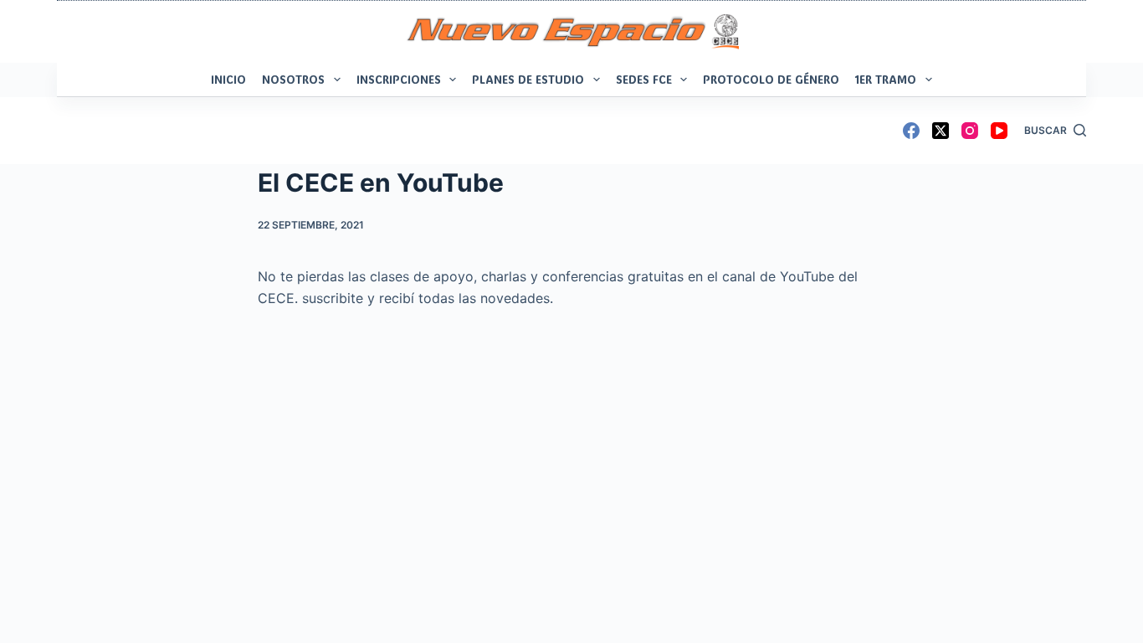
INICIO (228, 79)
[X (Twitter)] (940, 130)
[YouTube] (999, 130)
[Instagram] (969, 130)
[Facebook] (911, 130)
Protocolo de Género (771, 79)
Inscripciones (398, 79)
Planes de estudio (528, 79)
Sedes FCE (644, 79)
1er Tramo (885, 79)
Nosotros (293, 79)
